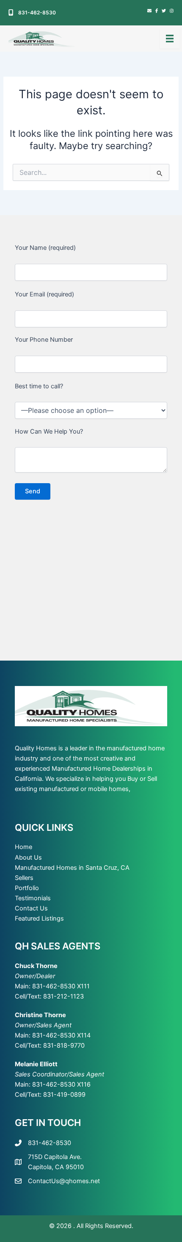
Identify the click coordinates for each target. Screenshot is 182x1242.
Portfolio (27, 888)
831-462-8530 (37, 12)
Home (23, 847)
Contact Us (31, 908)
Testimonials (33, 898)
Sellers (24, 878)
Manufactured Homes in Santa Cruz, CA (72, 867)
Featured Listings (39, 918)
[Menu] (170, 38)
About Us (28, 857)
